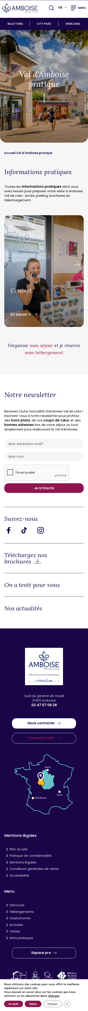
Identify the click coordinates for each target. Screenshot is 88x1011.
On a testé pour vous (32, 585)
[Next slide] (77, 264)
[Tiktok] (27, 530)
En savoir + (21, 314)
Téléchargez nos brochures (25, 558)
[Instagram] (43, 530)
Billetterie (15, 24)
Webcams (73, 24)
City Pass (44, 24)
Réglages (52, 1004)
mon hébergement (44, 352)
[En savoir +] (44, 271)
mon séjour (41, 345)
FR (60, 8)
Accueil (10, 153)
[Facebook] (11, 530)
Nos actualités (23, 608)
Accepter (13, 1004)
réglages (53, 996)
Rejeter (33, 1004)
